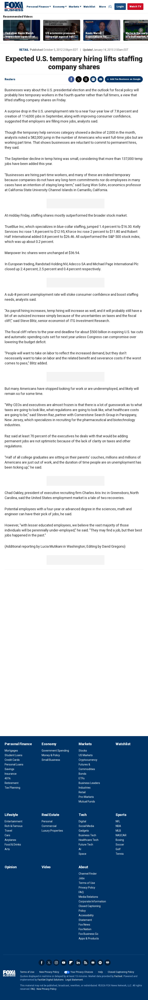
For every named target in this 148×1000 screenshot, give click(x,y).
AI (80, 849)
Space (82, 853)
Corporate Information (92, 901)
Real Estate (50, 815)
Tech (83, 815)
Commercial (49, 826)
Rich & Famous (14, 826)
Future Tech (86, 844)
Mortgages (11, 750)
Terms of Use (87, 882)
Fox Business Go (88, 933)
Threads (86, 79)
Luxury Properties (52, 830)
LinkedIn (78, 962)
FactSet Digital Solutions (51, 979)
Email (101, 79)
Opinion (11, 867)
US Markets (86, 755)
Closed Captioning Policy (121, 972)
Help (100, 972)
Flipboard (71, 962)
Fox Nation (85, 929)
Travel (8, 830)
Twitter (79, 79)
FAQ (81, 892)
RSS (85, 962)
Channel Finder (88, 873)
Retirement (11, 783)
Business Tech (87, 835)
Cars (7, 835)
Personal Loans (14, 764)
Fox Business (14, 6)
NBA (118, 826)
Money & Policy (51, 755)
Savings (9, 769)
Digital (82, 821)
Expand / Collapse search (110, 7)
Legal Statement (74, 979)
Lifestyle (11, 815)
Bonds (82, 773)
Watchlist (89, 6)
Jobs (82, 878)
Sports (121, 815)
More (102, 6)
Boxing (120, 839)
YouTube (64, 962)
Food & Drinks (13, 844)
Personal (47, 821)
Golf (118, 849)
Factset (118, 976)
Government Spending (55, 750)
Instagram (56, 962)
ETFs (82, 778)
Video (46, 867)
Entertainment (13, 821)
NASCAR (121, 835)
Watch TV (135, 6)
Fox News (84, 924)
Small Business (51, 759)
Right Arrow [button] (141, 30)
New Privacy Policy (49, 972)
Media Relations (88, 896)
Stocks (83, 750)
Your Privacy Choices (82, 972)
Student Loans (13, 755)
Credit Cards (12, 759)
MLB (118, 830)
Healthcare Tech (88, 839)
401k (8, 778)
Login (120, 6)
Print (93, 79)
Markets (74, 6)
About (83, 867)
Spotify (100, 962)
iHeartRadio (107, 962)
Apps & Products (89, 938)
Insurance (11, 773)
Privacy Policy (87, 887)
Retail (24, 49)
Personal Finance (38, 6)
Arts (7, 849)
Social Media (86, 826)
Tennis (120, 853)
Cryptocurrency (88, 759)
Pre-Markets (86, 796)
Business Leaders (89, 783)
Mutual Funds (87, 801)
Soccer (120, 844)
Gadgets (84, 830)
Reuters (10, 79)
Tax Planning (12, 787)
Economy (59, 6)
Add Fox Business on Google (125, 79)
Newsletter (93, 962)
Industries (85, 787)
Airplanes (10, 839)
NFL (118, 821)
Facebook (71, 79)
